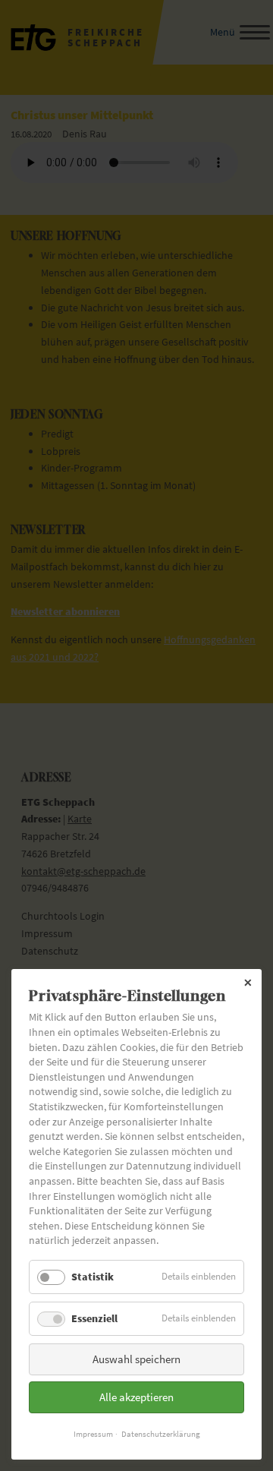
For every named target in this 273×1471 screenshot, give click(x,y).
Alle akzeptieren (136, 1397)
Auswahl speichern (136, 1359)
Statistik (92, 1276)
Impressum (93, 1433)
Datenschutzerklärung (160, 1433)
